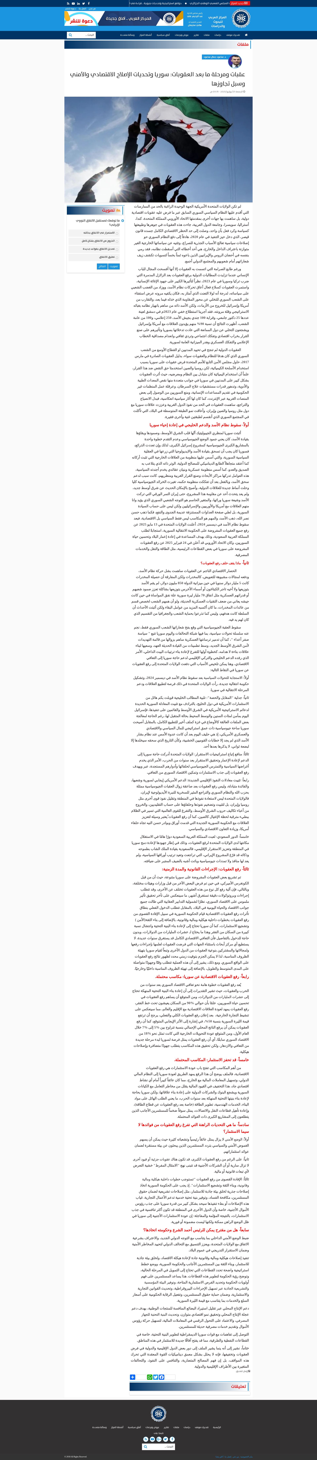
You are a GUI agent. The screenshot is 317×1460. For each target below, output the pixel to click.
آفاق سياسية (163, 35)
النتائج (102, 266)
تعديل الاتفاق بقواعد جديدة (99, 249)
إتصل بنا (227, 1457)
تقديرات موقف (233, 35)
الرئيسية (217, 1427)
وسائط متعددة (127, 35)
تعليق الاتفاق (107, 257)
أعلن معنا (219, 1457)
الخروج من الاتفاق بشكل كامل (98, 241)
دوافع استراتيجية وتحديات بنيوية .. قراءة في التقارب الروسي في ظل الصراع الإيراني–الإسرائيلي (172, 3)
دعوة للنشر (70, 9)
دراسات (217, 35)
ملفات (207, 35)
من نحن (92, 9)
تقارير (196, 35)
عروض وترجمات (182, 35)
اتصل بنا (82, 9)
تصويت (109, 210)
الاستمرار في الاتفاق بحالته (99, 233)
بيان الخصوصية (246, 1457)
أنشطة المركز (146, 35)
